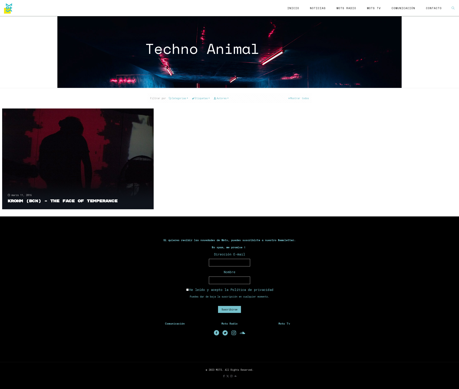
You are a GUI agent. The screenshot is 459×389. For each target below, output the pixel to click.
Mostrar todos (299, 98)
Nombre (229, 272)
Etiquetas (201, 98)
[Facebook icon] (224, 376)
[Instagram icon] (231, 376)
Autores (222, 98)
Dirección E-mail (229, 254)
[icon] (235, 376)
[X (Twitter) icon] (227, 376)
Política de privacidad (251, 289)
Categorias (179, 98)
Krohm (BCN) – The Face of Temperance (62, 201)
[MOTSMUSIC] (9, 8)
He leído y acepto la (231, 290)
